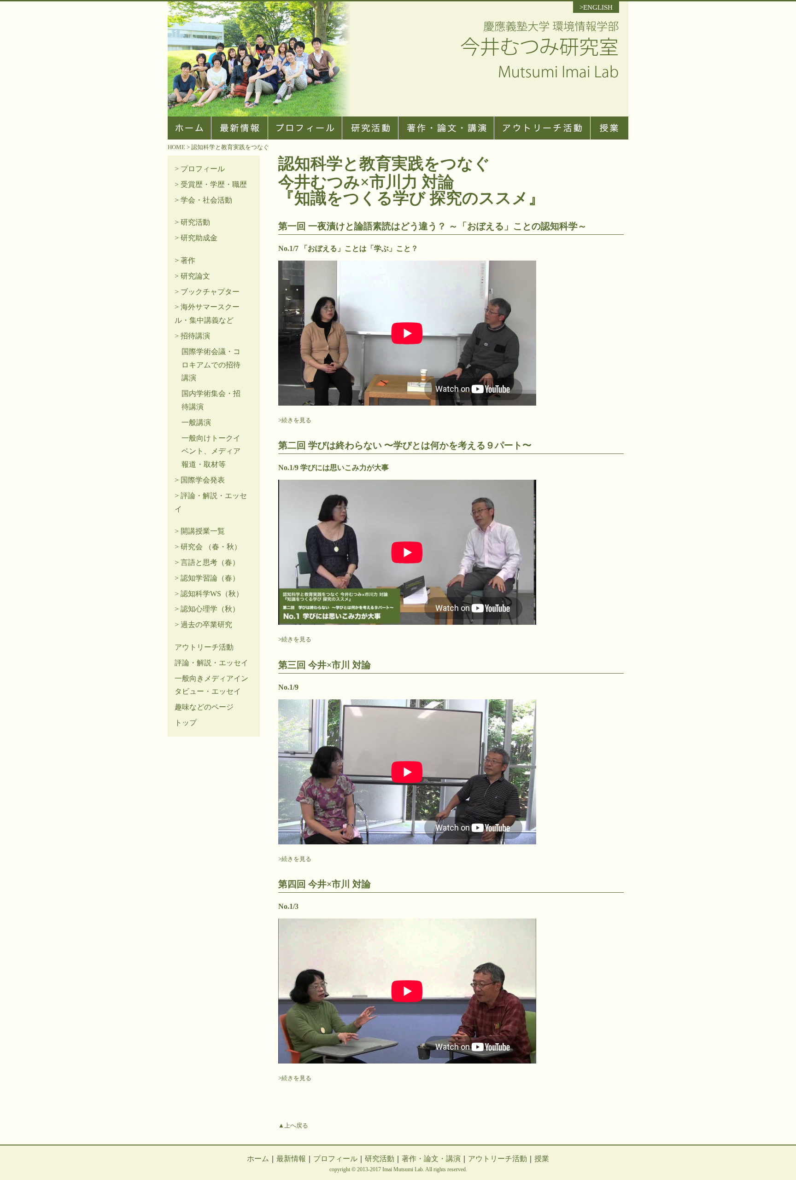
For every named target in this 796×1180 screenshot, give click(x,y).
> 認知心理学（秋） (207, 609)
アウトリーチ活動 (204, 647)
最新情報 (291, 1159)
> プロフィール (200, 169)
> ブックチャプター (207, 292)
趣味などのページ (204, 707)
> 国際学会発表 (200, 480)
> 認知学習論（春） (207, 578)
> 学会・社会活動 (203, 200)
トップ (186, 723)
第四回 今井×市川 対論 (324, 884)
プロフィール (335, 1159)
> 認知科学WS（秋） (209, 594)
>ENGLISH (596, 7)
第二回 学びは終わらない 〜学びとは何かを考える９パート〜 (405, 445)
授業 (541, 1159)
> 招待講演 (192, 336)
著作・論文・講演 (431, 1159)
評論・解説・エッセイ (211, 663)
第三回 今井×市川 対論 (324, 665)
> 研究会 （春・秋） (208, 547)
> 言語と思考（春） (207, 562)
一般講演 (196, 422)
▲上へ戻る (293, 1125)
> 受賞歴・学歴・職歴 (211, 184)
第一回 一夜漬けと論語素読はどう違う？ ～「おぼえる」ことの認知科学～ (432, 226)
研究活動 (379, 1159)
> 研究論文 (192, 276)
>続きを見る (294, 420)
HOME (176, 147)
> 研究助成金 (196, 238)
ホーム (258, 1159)
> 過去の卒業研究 (203, 624)
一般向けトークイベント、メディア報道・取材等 (210, 451)
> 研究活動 (192, 222)
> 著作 (185, 260)
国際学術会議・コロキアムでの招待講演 (210, 365)
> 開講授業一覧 (200, 531)
